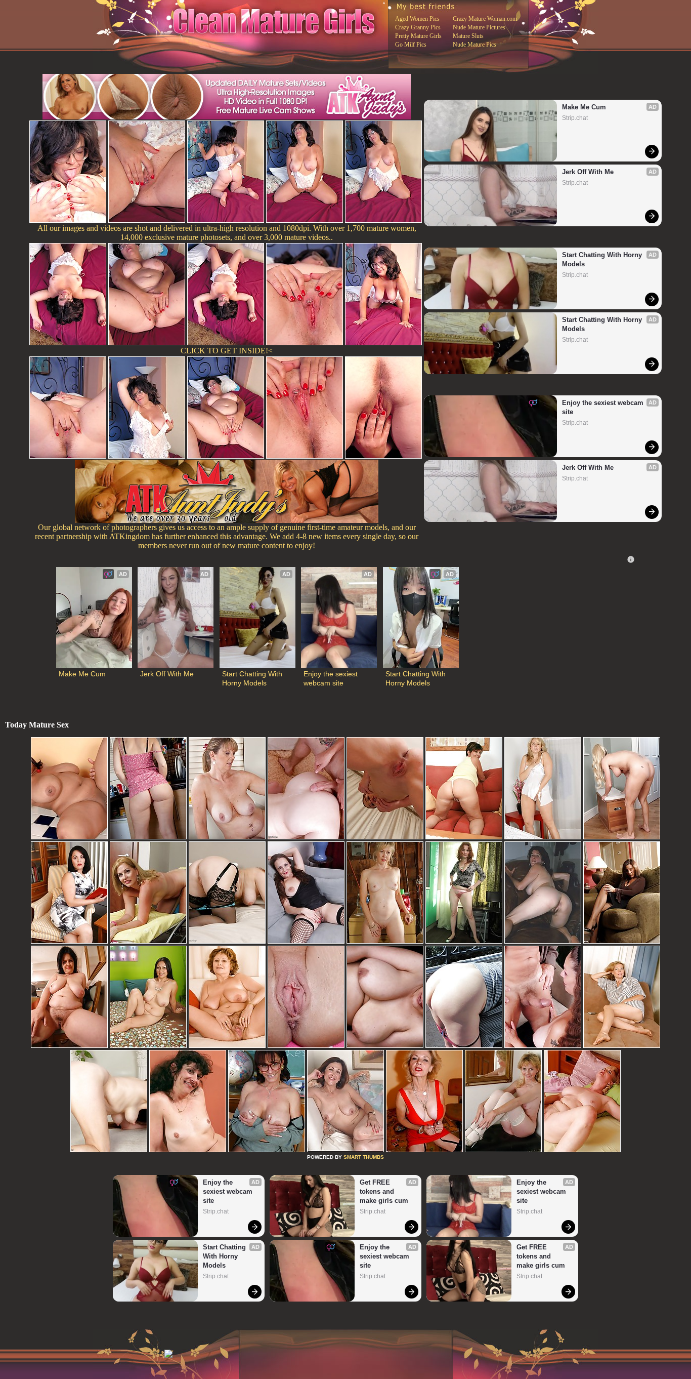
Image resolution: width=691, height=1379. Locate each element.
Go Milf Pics (410, 44)
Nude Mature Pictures (479, 27)
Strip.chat (575, 117)
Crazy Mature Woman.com (485, 18)
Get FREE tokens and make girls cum (384, 1191)
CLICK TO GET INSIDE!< (227, 350)
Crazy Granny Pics (418, 27)
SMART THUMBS (363, 1157)
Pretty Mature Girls (418, 35)
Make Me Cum (584, 107)
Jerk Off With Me (588, 172)
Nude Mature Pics (474, 44)
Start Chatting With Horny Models (603, 259)
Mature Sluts (468, 35)
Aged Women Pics (417, 18)
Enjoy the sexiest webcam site (603, 407)
